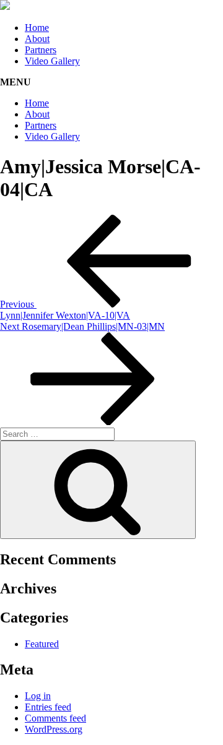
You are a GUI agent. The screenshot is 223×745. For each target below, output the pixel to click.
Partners (40, 50)
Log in (38, 696)
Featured (42, 644)
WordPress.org (53, 729)
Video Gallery (52, 61)
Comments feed (55, 718)
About (37, 38)
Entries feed (48, 707)
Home (37, 27)
